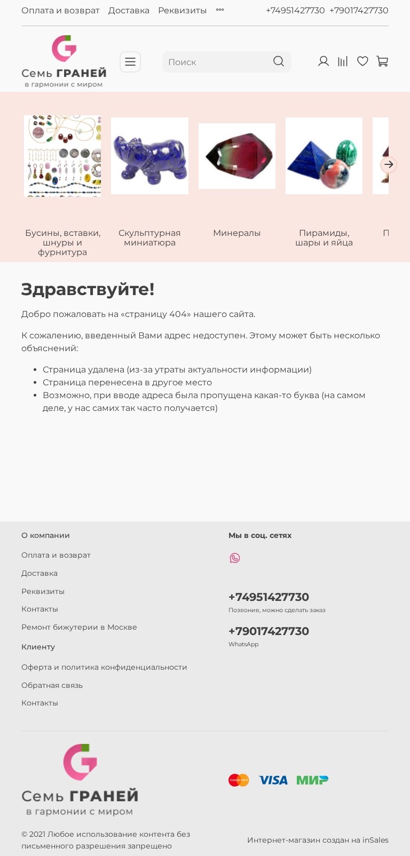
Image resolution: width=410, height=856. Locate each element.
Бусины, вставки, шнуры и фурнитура (62, 243)
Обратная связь (52, 685)
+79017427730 (359, 10)
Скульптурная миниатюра (150, 238)
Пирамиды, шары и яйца (324, 238)
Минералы (237, 233)
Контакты (39, 609)
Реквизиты (182, 10)
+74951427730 (295, 10)
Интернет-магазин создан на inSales (318, 840)
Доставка (128, 10)
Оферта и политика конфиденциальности (104, 667)
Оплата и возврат (60, 10)
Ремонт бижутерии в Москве (79, 627)
